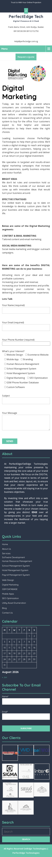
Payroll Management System (16, 575)
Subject (6, 395)
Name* (5, 696)
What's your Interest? (25, 369)
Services (6, 553)
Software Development (13, 557)
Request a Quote (26, 57)
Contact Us (7, 612)
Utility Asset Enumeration (14, 603)
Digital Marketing (10, 584)
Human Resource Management (17, 561)
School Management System (16, 565)
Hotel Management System (15, 570)
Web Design (8, 580)
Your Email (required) (13, 322)
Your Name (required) (13, 305)
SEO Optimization (10, 598)
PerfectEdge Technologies (26, 852)
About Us (6, 549)
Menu (4, 48)
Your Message (9, 412)
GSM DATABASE (9, 589)
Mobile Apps (8, 593)
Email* (5, 711)
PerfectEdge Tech (26, 16)
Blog (4, 608)
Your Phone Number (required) (18, 339)
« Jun (4, 677)
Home (5, 544)
